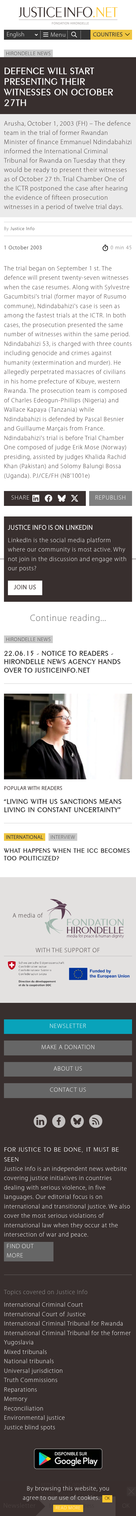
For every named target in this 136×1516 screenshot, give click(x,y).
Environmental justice (34, 1418)
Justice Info (22, 228)
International (24, 837)
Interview (63, 837)
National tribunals (29, 1362)
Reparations (20, 1390)
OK (107, 1498)
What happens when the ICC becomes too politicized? (67, 853)
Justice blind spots (29, 1428)
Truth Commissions (31, 1380)
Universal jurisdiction (33, 1371)
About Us (68, 1069)
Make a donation (68, 1048)
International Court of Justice (45, 1315)
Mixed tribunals (25, 1352)
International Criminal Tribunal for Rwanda (63, 1324)
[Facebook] (58, 1121)
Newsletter (68, 1026)
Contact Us (68, 1090)
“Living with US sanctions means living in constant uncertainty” (63, 805)
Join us (25, 588)
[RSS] (95, 1121)
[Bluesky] (77, 1121)
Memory (15, 1399)
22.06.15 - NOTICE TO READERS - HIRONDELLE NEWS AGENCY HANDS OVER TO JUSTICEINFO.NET (62, 660)
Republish (110, 498)
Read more (68, 1508)
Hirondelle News (28, 54)
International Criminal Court (43, 1305)
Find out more (20, 1251)
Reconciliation (24, 1409)
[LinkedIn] (40, 1121)
